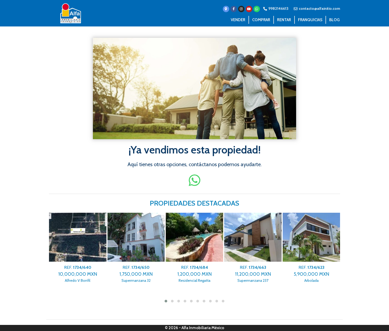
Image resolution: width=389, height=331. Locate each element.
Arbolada (308, 274)
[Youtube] (249, 9)
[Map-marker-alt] (226, 9)
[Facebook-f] (233, 9)
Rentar (284, 19)
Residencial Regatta (191, 274)
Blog (334, 19)
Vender (238, 19)
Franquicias (310, 19)
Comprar (261, 19)
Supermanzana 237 (250, 274)
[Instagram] (241, 9)
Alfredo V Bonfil (74, 274)
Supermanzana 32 (133, 274)
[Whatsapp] (257, 9)
